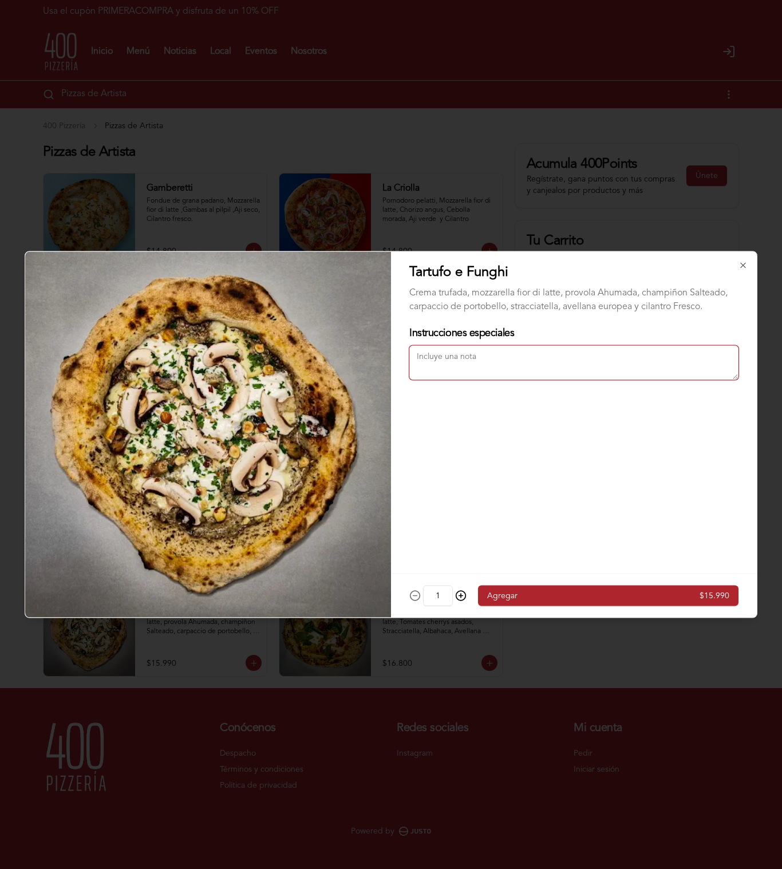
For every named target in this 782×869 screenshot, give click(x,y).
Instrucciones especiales (461, 333)
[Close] (743, 265)
